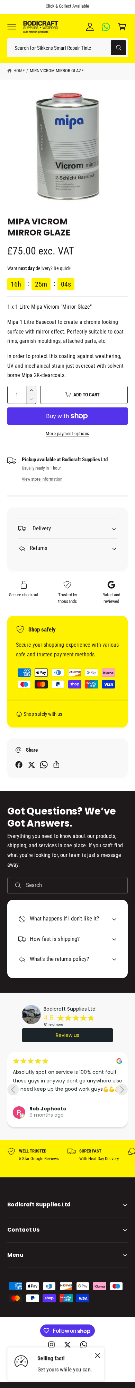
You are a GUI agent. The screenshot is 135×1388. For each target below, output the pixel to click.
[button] (12, 27)
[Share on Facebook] (19, 764)
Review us (67, 1035)
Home (19, 70)
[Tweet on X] (31, 764)
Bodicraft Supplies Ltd (70, 1008)
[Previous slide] (13, 1089)
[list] (67, 1158)
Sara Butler (46, 1111)
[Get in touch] (106, 27)
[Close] (97, 1355)
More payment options (67, 433)
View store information (42, 479)
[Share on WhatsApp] (43, 764)
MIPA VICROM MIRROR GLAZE (56, 70)
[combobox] (67, 47)
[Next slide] (122, 1089)
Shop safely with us (43, 714)
